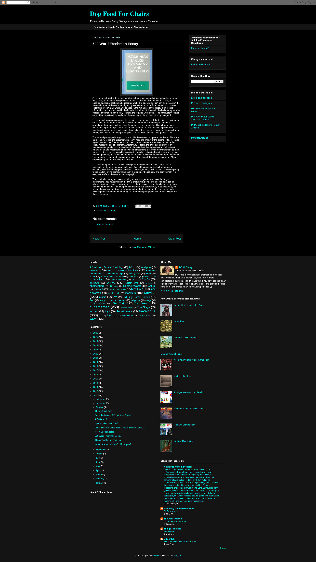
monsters (130, 293)
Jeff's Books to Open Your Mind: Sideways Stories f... (120, 427)
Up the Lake (145, 315)
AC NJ (132, 267)
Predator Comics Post (184, 425)
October (100, 407)
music (102, 297)
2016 (95, 374)
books (92, 276)
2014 (95, 383)
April (98, 470)
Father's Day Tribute (183, 441)
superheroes (99, 307)
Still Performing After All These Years (180, 541)
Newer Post (99, 238)
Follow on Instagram (201, 103)
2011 (95, 395)
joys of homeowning (117, 289)
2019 (95, 362)
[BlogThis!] (140, 206)
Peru (92, 300)
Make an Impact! (200, 48)
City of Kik (169, 539)
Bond (148, 273)
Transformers (124, 311)
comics (98, 279)
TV (109, 315)
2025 (95, 337)
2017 (95, 370)
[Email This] (137, 206)
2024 (95, 341)
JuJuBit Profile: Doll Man (175, 521)
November (101, 403)
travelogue (147, 311)
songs (148, 300)
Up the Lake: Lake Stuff (106, 423)
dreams (149, 283)
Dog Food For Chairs (119, 13)
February (100, 478)
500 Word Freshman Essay (108, 436)
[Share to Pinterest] (149, 206)
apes (108, 270)
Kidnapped (169, 531)
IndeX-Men (179, 321)
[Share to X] (143, 206)
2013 (95, 387)
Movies (150, 293)
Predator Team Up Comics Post (189, 408)
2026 (95, 333)
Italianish (99, 289)
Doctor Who (131, 283)
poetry (102, 300)
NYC (115, 297)
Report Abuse (200, 137)
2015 (95, 379)
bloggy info (134, 273)
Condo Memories (118, 280)
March (99, 474)
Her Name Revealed (104, 432)
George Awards (132, 286)
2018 (95, 366)
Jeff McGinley (185, 267)
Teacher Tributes (126, 308)
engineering (97, 286)
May (98, 466)
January (100, 483)
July (98, 458)
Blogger (177, 555)
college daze (149, 276)
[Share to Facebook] (146, 206)
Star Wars (141, 303)
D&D (134, 279)
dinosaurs (94, 283)
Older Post (174, 238)
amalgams (146, 267)
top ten (94, 311)
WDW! (93, 318)
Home (137, 238)
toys (107, 311)
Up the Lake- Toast (183, 376)
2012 (95, 391)
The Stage (143, 307)
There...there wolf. (103, 411)
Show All (223, 548)
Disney (111, 282)
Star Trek (118, 303)
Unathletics (127, 315)
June (98, 462)
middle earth (113, 293)
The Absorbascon (173, 518)
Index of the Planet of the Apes (189, 305)
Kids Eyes (137, 289)
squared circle (97, 303)
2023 (95, 345)
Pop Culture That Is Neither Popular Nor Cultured (120, 27)
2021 (95, 354)
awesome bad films (127, 270)
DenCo (146, 279)
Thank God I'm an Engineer (108, 440)
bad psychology (115, 273)
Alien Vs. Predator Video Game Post (191, 360)
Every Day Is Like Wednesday (179, 508)
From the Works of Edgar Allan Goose (113, 415)
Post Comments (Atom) (143, 247)
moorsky (156, 555)
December (101, 399)
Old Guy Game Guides (136, 297)
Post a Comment (105, 224)
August (99, 453)
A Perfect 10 (101, 419)
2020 (95, 358)
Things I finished (172, 529)
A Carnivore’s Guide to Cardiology (106, 267)
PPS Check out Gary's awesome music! (202, 118)
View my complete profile (172, 291)
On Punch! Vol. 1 (171, 511)
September (101, 449)
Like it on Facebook (201, 64)
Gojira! (152, 286)
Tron (101, 316)
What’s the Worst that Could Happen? (113, 444)
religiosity (135, 300)
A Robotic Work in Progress (178, 467)
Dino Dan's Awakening (171, 354)
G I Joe (114, 286)
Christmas (133, 276)
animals (94, 270)
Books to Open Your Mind (112, 276)
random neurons (107, 210)
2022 (95, 349)
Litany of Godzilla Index (185, 337)
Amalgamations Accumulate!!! (188, 392)
